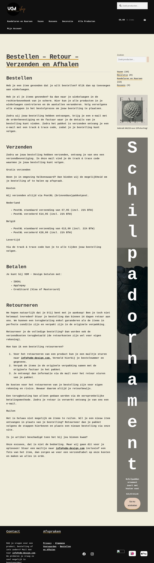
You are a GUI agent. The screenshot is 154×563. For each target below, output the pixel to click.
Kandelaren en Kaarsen (19, 21)
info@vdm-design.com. (36, 358)
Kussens (53, 21)
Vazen (41, 21)
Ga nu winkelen (132, 503)
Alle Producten (86, 21)
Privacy (47, 543)
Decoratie (67, 21)
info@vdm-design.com (70, 448)
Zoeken (120, 55)
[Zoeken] (148, 59)
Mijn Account (14, 29)
